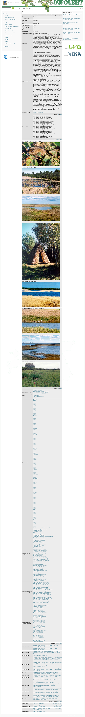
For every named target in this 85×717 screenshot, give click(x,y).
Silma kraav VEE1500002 (38, 631)
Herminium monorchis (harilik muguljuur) (41, 527)
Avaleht (5, 13)
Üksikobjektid (8, 28)
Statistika (67, 26)
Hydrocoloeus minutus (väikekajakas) (40, 561)
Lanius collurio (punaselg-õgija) (39, 551)
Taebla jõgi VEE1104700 (38, 610)
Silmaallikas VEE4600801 (38, 641)
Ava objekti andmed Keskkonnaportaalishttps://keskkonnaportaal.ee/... (41, 111)
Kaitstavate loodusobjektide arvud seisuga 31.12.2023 (71, 19)
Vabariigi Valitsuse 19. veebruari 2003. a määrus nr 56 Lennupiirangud (47, 675)
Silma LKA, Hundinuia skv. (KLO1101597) (42, 592)
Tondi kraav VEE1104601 (38, 614)
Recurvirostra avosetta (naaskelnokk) (40, 559)
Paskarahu (35, 415)
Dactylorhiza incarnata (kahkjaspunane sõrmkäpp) (43, 536)
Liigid (6, 37)
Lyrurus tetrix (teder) (37, 546)
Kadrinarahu (35, 454)
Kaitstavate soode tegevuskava (39, 706)
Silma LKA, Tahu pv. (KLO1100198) (40, 584)
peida (58, 15)
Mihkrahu (35, 469)
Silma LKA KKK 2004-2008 (39, 711)
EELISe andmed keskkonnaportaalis (9, 16)
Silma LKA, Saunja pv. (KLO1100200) (41, 601)
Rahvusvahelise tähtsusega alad (12, 26)
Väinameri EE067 (36, 395)
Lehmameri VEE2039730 (38, 615)
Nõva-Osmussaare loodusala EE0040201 (41, 391)
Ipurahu (34, 400)
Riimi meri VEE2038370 (38, 632)
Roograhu (35, 482)
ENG (81, 8)
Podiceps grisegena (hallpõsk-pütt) (40, 570)
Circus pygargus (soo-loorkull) (39, 540)
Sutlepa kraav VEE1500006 (38, 627)
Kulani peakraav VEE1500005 (39, 626)
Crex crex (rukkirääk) (37, 531)
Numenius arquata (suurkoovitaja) (39, 553)
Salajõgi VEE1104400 (37, 629)
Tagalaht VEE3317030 (37, 607)
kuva (61, 15)
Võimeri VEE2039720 (37, 625)
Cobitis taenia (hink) (37, 541)
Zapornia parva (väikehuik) (38, 580)
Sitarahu (34, 513)
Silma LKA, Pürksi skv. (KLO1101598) (41, 593)
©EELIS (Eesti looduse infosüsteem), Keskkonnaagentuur (70, 39)
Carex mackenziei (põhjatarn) (38, 539)
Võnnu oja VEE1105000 (38, 636)
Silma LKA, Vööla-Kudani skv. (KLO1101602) (42, 598)
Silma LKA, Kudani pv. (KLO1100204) (41, 582)
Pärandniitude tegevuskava (38, 703)
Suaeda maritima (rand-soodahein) (39, 565)
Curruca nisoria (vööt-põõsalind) (39, 544)
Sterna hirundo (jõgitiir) (37, 555)
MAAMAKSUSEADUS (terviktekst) (40, 655)
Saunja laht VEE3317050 (38, 635)
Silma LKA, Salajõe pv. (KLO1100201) (41, 588)
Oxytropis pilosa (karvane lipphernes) (40, 537)
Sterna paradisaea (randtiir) (38, 547)
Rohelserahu (35, 519)
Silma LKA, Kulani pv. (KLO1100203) (41, 586)
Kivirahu (35, 492)
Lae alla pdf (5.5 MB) (57, 708)
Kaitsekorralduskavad (10, 43)
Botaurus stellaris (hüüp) (38, 530)
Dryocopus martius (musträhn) (39, 563)
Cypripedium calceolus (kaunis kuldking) (41, 560)
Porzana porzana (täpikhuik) (38, 542)
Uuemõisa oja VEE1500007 (38, 637)
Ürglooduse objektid (9, 30)
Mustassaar (35, 428)
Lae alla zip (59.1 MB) (57, 703)
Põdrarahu (35, 509)
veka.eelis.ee (64, 57)
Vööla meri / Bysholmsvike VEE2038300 (41, 605)
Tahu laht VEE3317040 (37, 617)
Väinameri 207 (36, 397)
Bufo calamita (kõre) (37, 532)
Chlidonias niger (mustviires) (38, 573)
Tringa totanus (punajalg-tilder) (39, 535)
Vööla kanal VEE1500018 (38, 604)
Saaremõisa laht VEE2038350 (39, 620)
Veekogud (7, 39)
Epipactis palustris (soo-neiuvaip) (39, 576)
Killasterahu (35, 478)
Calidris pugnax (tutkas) (37, 575)
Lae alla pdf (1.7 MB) (57, 706)
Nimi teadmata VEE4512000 (38, 609)
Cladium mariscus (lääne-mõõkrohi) (40, 529)
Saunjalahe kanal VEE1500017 (39, 640)
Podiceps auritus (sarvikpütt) (38, 568)
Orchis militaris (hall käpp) (38, 566)
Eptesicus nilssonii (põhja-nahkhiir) (40, 550)
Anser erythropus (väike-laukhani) (40, 578)
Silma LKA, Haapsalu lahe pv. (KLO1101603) (42, 591)
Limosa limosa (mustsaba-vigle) (39, 574)
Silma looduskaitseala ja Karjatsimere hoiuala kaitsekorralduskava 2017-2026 (42, 709)
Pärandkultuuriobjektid (10, 32)
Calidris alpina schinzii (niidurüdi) (39, 579)
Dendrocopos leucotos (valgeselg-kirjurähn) (41, 558)
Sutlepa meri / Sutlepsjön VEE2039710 (40, 634)
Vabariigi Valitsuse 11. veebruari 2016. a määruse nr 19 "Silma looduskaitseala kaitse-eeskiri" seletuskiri (45, 646)
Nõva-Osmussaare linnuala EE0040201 (41, 392)
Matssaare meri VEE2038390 (39, 611)
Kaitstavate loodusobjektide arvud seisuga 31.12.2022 (71, 29)
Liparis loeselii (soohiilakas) (38, 545)
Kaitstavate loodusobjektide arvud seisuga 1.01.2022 (71, 33)
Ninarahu (35, 448)
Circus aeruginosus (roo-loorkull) (39, 549)
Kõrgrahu (35, 434)
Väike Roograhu (36, 474)
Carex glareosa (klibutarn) (38, 554)
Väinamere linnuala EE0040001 (39, 390)
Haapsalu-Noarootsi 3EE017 (38, 396)
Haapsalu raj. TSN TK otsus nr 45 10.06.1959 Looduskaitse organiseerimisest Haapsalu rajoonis (45, 699)
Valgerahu (35, 459)
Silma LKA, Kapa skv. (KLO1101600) (40, 602)
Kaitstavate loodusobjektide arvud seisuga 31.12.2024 (71, 15)
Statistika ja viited (27, 8)
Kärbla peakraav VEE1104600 (39, 622)
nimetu (34, 401)
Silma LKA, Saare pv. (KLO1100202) (40, 587)
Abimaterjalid (6, 46)
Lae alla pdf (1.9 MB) (57, 705)
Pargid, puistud (8, 35)
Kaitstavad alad (8, 24)
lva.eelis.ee (64, 50)
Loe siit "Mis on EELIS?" (10, 19)
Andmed (18, 8)
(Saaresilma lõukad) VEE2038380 (39, 612)
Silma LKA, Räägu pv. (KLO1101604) (40, 599)
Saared (6, 41)
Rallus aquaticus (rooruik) (38, 569)
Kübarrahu (35, 432)
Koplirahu (35, 399)
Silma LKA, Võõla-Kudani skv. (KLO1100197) (42, 597)
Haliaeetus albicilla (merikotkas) (39, 556)
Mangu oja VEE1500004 (38, 606)
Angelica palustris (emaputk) (38, 534)
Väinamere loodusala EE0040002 (39, 394)
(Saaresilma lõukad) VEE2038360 (39, 630)
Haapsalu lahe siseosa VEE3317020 (40, 619)
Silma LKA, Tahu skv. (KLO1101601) (40, 596)
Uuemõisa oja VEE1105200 (38, 639)
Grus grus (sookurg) (37, 571)
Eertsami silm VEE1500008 (38, 624)
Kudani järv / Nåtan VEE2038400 (39, 616)
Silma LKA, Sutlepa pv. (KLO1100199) (41, 583)
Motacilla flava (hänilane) (38, 564)
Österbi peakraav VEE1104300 (39, 621)
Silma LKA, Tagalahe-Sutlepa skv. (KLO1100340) (43, 589)
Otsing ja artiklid (7, 22)
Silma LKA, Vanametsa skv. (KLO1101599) (42, 594)
